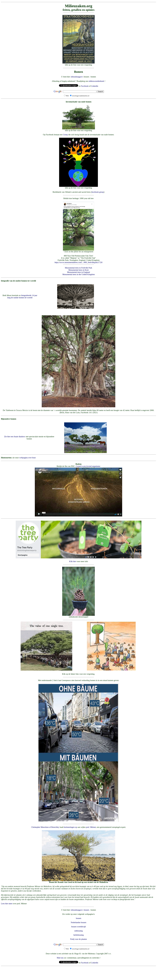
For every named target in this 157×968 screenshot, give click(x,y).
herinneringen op (70, 827)
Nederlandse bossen (78, 922)
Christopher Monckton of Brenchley (45, 827)
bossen (86, 910)
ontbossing (78, 931)
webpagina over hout (27, 458)
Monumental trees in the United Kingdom (78, 274)
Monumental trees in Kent (78, 270)
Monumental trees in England (78, 272)
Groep (65, 135)
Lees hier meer (6, 904)
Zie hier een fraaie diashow (14, 436)
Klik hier (72, 561)
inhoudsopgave (77, 77)
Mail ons (60, 958)
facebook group (98, 192)
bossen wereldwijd (78, 927)
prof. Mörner (91, 827)
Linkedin (94, 86)
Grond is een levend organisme (88, 466)
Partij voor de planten (78, 939)
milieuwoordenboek (96, 81)
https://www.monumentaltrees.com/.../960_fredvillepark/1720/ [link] (79, 262)
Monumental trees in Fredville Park (78, 268)
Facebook (85, 86)
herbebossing (78, 935)
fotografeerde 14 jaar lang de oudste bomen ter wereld (22, 296)
